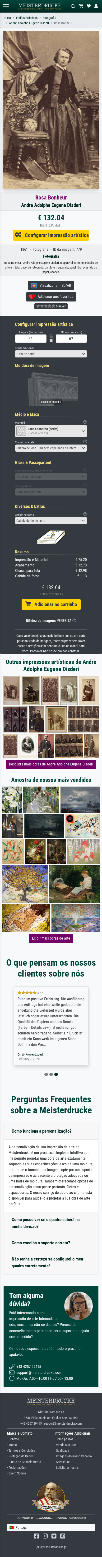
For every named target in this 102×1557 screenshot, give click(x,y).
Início (7, 18)
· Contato (13, 1439)
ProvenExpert (34, 1054)
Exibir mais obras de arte (51, 938)
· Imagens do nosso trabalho (73, 1456)
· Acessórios (62, 1462)
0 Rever (60, 306)
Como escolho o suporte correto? (41, 1243)
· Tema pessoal (64, 1439)
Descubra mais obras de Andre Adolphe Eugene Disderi (51, 764)
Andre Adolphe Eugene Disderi (29, 23)
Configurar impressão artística (55, 235)
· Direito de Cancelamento (24, 1462)
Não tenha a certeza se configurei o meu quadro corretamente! (47, 1262)
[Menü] (5, 6)
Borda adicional (24, 348)
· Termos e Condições (21, 1451)
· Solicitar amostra (66, 1468)
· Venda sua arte (65, 1445)
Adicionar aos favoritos (54, 296)
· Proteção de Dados (20, 1456)
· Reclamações (16, 1468)
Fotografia (49, 18)
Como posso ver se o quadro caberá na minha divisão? (46, 1223)
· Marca (12, 1445)
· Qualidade (62, 1451)
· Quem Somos (16, 1473)
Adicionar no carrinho (54, 604)
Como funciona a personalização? (42, 1131)
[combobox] (51, 353)
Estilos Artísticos (26, 18)
